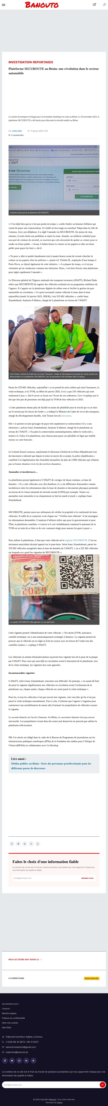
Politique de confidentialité (13, 1018)
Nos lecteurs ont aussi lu (24, 959)
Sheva (59, 1102)
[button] (94, 4)
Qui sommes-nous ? (10, 1004)
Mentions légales (9, 1013)
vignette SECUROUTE (76, 540)
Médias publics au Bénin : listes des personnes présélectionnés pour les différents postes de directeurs (51, 766)
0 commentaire (17, 135)
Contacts (6, 1008)
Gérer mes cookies (10, 1023)
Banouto (53, 1099)
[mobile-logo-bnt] (48, 5)
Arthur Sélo (17, 131)
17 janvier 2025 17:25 (39, 131)
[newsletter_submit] (102, 1085)
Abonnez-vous (87, 878)
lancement (66, 415)
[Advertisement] (54, 30)
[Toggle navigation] (3, 4)
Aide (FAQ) (6, 1027)
